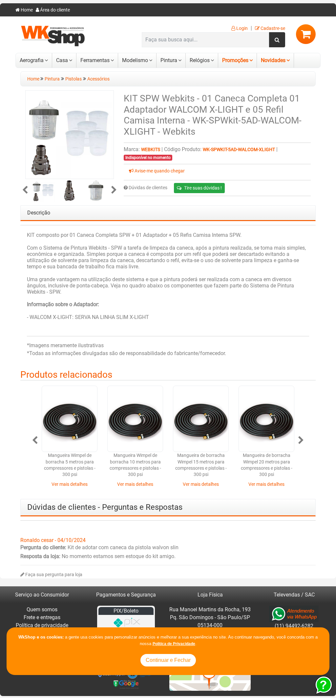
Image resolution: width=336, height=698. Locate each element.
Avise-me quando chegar (159, 171)
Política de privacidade (42, 625)
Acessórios (98, 79)
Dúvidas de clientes (147, 188)
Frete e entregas (42, 617)
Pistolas (73, 79)
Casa (62, 60)
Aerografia (32, 60)
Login (241, 28)
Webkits (150, 149)
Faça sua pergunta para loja (53, 574)
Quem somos (42, 609)
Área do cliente (54, 10)
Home (26, 10)
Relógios (200, 60)
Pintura (168, 60)
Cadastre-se (272, 28)
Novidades (273, 60)
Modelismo (135, 60)
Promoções (235, 60)
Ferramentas (95, 60)
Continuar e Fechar (168, 660)
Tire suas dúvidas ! (203, 188)
